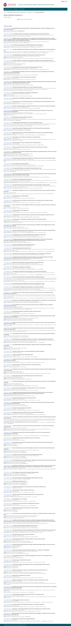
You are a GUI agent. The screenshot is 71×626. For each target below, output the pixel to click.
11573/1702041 (6, 87)
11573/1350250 (6, 477)
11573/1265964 (6, 503)
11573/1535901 (6, 322)
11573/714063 (6, 599)
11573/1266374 (6, 564)
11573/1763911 (6, 38)
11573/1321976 (6, 375)
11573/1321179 (6, 392)
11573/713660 (6, 594)
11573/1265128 (6, 465)
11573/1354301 (6, 304)
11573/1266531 (6, 442)
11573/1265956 (6, 481)
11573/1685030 (6, 128)
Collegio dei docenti (31, 12)
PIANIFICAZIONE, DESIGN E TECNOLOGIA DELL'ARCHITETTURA (16, 12)
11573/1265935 (6, 447)
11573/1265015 (6, 432)
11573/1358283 (6, 344)
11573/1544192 (6, 234)
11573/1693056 (6, 110)
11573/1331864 (6, 412)
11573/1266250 (6, 544)
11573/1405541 (6, 339)
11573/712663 (6, 579)
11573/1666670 (6, 132)
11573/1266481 (6, 354)
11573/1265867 (6, 520)
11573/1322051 (6, 416)
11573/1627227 (6, 179)
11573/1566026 (6, 266)
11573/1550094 (6, 151)
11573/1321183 (6, 364)
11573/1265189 (6, 490)
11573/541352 (6, 608)
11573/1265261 (6, 534)
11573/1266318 (6, 550)
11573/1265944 (6, 454)
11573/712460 (6, 613)
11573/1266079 (6, 560)
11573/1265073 (6, 486)
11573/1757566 (6, 60)
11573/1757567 (6, 71)
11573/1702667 (6, 67)
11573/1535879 (6, 204)
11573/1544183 (6, 253)
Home (5, 12)
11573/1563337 (6, 190)
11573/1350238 (6, 402)
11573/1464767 (6, 333)
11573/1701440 (6, 98)
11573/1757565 (6, 54)
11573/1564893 (6, 168)
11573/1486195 (6, 200)
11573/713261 (6, 586)
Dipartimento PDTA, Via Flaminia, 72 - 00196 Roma (14, 9)
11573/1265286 (6, 498)
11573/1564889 (6, 271)
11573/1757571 (6, 44)
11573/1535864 (6, 230)
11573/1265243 (6, 494)
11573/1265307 (6, 525)
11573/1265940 (6, 460)
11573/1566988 (6, 530)
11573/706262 (6, 569)
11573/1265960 (6, 472)
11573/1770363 (6, 28)
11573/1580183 (6, 300)
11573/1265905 (6, 555)
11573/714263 (6, 618)
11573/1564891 (6, 276)
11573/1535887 (6, 224)
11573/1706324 (6, 106)
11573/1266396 (6, 315)
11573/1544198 (6, 210)
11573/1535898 (6, 328)
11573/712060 (6, 575)
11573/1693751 (6, 122)
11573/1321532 (6, 397)
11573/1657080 (6, 173)
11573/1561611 (6, 214)
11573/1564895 (6, 184)
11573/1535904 (6, 248)
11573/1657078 (6, 158)
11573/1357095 (6, 381)
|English (64, 1)
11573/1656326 (6, 137)
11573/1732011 (6, 117)
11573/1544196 (6, 239)
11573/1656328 (6, 142)
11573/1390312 (6, 311)
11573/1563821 (6, 292)
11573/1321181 (6, 407)
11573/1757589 (6, 77)
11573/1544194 (6, 244)
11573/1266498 (6, 359)
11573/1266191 (6, 538)
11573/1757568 (6, 49)
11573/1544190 (6, 262)
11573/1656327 (6, 163)
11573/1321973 (6, 369)
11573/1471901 (6, 256)
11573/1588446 (6, 219)
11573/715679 (6, 604)
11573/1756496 (6, 92)
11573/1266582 (6, 513)
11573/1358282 (6, 425)
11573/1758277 (6, 33)
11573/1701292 (6, 101)
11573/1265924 (6, 437)
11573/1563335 (6, 283)
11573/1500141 (6, 286)
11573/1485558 (6, 195)
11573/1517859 (6, 387)
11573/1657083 (6, 147)
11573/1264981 (6, 351)
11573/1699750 (6, 81)
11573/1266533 (6, 507)
